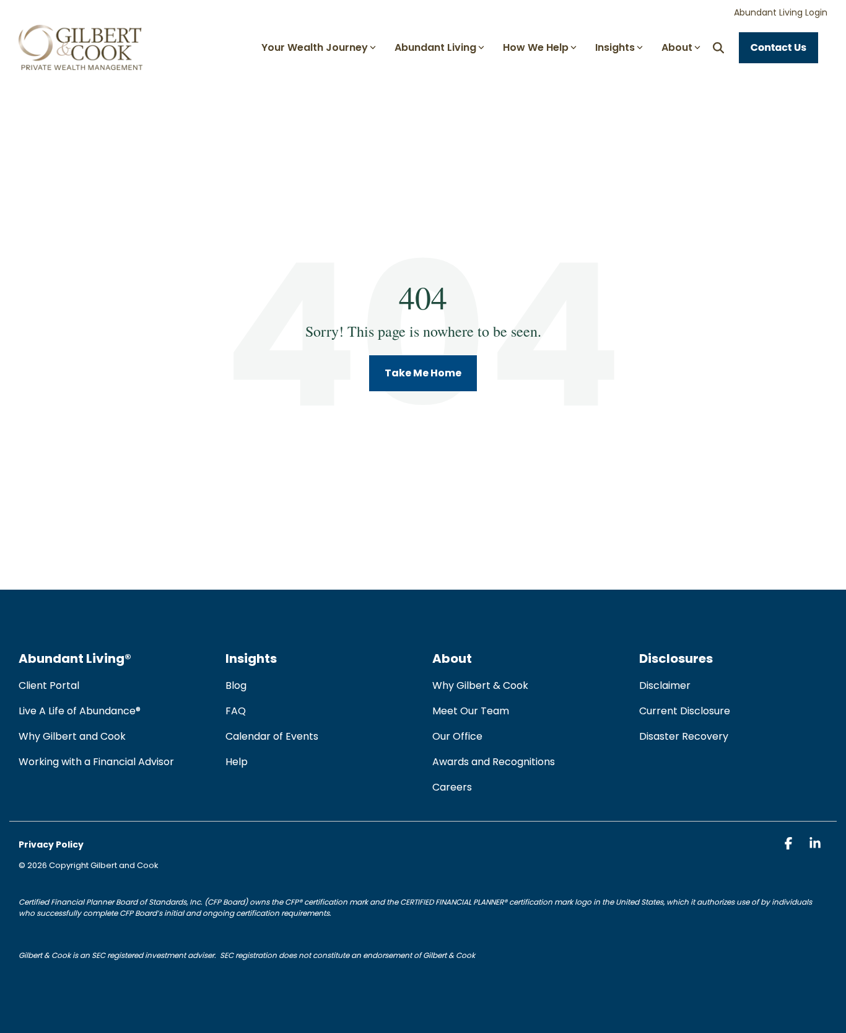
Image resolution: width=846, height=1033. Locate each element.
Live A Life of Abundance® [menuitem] (80, 711)
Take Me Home (423, 373)
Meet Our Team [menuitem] (470, 711)
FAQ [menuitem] (235, 711)
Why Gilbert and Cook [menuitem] (72, 736)
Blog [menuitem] (235, 685)
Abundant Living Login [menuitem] (780, 12)
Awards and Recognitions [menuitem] (493, 762)
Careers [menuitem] (452, 787)
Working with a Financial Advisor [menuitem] (96, 762)
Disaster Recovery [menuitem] (683, 736)
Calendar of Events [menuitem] (271, 736)
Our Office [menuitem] (457, 736)
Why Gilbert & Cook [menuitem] (480, 685)
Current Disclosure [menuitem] (684, 711)
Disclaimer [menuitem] (665, 685)
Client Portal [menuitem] (49, 685)
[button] (789, 844)
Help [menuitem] (236, 762)
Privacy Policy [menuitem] (51, 844)
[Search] (718, 47)
